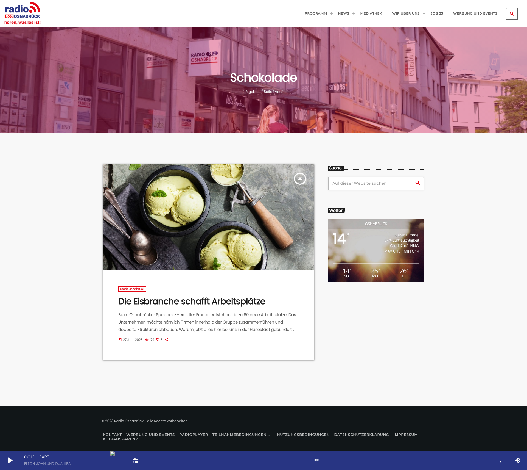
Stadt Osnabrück (132, 289)
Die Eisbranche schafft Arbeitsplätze (191, 301)
